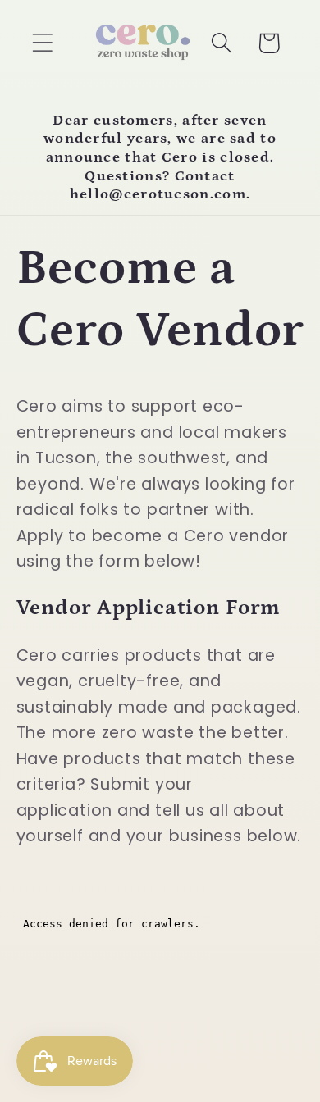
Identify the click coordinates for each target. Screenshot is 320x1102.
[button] (42, 43)
